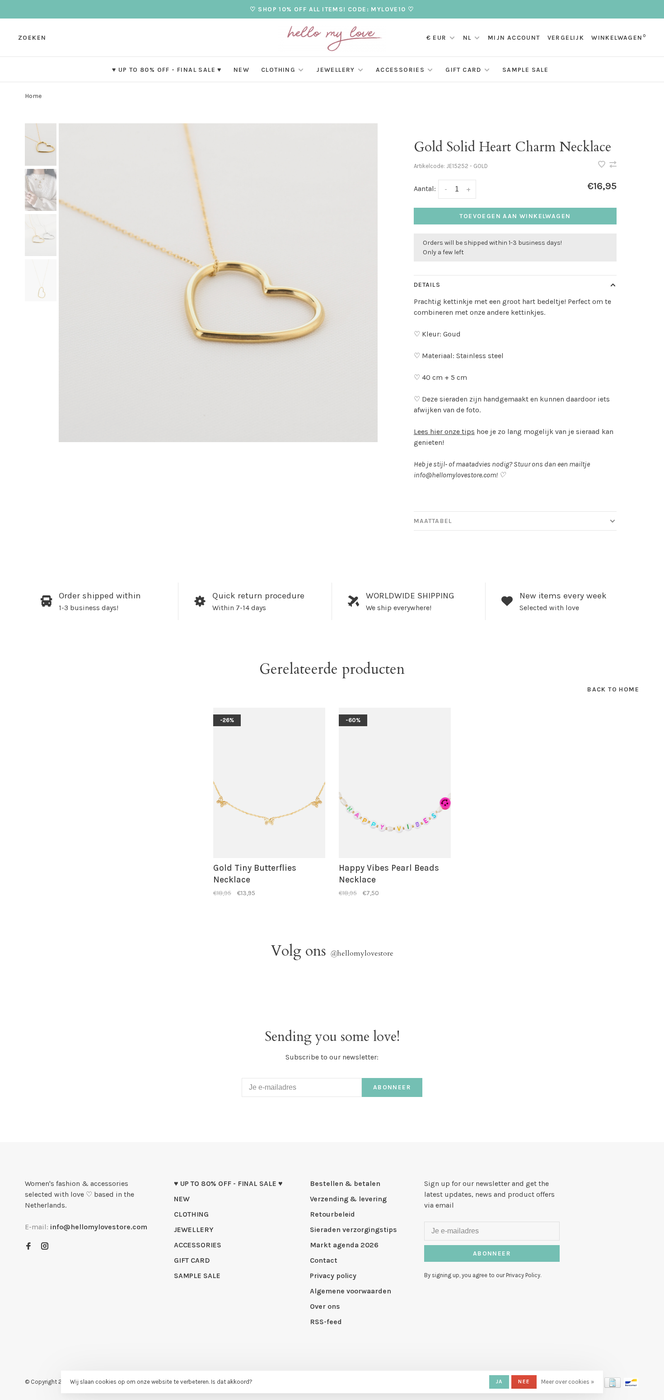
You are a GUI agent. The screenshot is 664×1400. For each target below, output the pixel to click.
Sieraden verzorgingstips (353, 1229)
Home (33, 96)
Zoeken (32, 38)
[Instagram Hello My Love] (44, 1246)
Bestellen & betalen (345, 1183)
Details (427, 285)
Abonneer (392, 1087)
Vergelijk (566, 38)
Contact (323, 1260)
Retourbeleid (332, 1214)
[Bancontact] (631, 1385)
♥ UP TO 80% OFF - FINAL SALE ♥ (167, 70)
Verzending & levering (348, 1199)
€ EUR (437, 38)
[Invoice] (612, 1385)
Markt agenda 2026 (344, 1245)
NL (467, 38)
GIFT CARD (463, 70)
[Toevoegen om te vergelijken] (613, 165)
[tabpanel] (218, 282)
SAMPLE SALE (525, 70)
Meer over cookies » (567, 1381)
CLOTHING (278, 70)
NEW (241, 70)
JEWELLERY (335, 70)
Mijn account (514, 38)
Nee (524, 1381)
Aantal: (425, 188)
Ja (499, 1381)
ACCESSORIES (400, 70)
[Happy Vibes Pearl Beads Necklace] (395, 783)
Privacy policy (333, 1275)
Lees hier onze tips (444, 431)
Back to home (613, 689)
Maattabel (433, 521)
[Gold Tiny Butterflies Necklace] (269, 783)
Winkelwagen (618, 38)
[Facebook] (28, 1246)
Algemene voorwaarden (350, 1291)
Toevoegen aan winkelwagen (514, 216)
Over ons (325, 1306)
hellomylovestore (361, 953)
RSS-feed (326, 1321)
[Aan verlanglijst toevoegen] (602, 165)
